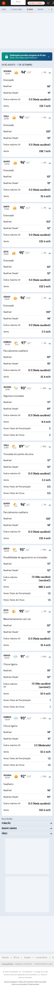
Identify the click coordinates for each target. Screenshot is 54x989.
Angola (27, 957)
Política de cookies (40, 982)
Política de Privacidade (25, 982)
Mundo (5, 957)
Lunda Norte (41, 957)
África (16, 957)
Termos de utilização (11, 982)
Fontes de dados (33, 984)
